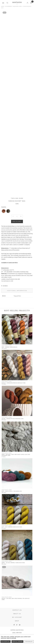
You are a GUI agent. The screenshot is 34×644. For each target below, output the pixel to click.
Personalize (29, 641)
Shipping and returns (17, 630)
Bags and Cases (17, 6)
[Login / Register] (27, 3)
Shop (2, 6)
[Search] (7, 3)
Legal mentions (17, 632)
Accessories (8, 6)
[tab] (17, 290)
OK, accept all (5, 641)
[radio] (4, 211)
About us (17, 613)
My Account (17, 617)
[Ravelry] (17, 624)
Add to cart (17, 221)
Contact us (17, 610)
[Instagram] (20, 624)
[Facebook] (14, 624)
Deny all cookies (17, 641)
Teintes (3, 207)
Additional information (17, 290)
